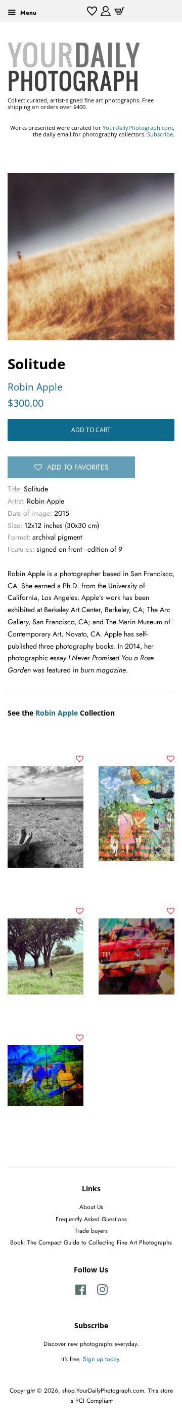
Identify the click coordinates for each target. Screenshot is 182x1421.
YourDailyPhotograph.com (138, 127)
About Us (91, 1206)
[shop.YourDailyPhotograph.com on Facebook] (80, 1292)
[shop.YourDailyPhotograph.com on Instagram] (102, 1292)
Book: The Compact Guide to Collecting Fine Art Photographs (91, 1242)
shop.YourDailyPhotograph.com (103, 1390)
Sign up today (101, 1359)
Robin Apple (35, 387)
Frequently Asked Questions (91, 1219)
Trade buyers (91, 1230)
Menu (27, 12)
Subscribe (160, 134)
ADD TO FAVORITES (78, 467)
